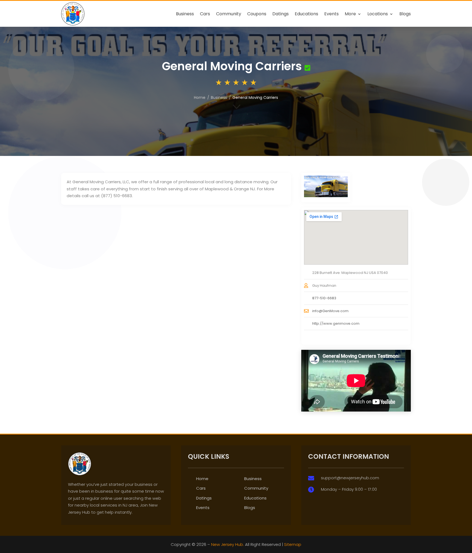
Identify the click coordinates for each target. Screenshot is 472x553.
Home (202, 478)
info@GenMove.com (330, 311)
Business (185, 14)
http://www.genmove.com (335, 323)
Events (331, 14)
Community (228, 14)
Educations (306, 14)
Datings (280, 14)
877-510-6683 (324, 298)
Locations (377, 14)
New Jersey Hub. (227, 544)
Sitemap (292, 544)
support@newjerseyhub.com (350, 478)
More (350, 14)
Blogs (405, 14)
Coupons (256, 14)
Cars (205, 14)
